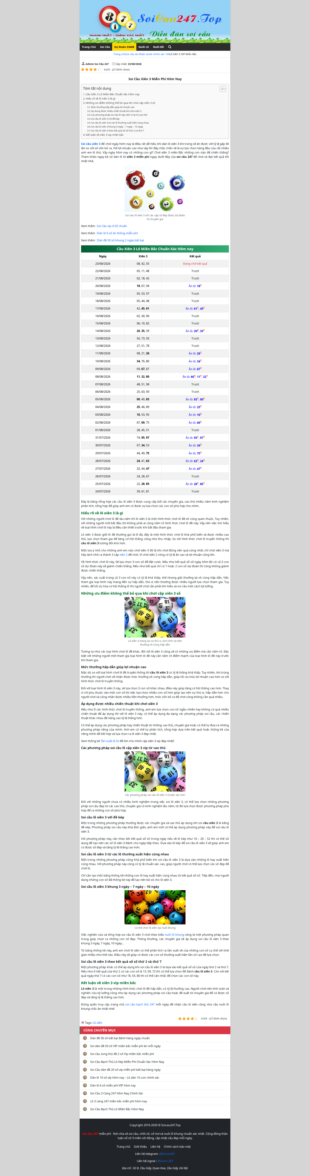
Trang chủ (120, 54)
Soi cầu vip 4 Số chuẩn (112, 226)
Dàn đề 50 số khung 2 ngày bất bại (120, 240)
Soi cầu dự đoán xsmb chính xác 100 (148, 54)
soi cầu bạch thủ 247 (140, 1004)
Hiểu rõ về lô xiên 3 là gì (100, 98)
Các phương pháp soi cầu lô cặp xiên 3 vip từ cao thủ (119, 114)
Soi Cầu (105, 47)
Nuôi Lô (143, 47)
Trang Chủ (89, 47)
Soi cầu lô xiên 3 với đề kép (105, 118)
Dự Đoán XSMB (124, 47)
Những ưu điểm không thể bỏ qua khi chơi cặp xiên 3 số (120, 103)
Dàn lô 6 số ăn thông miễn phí (117, 233)
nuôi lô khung (174, 935)
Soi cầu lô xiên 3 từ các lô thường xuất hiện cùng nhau (120, 122)
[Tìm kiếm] (170, 47)
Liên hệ (155, 1147)
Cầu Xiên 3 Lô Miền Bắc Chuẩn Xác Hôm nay (112, 94)
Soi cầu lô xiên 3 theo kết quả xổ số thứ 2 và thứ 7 (117, 130)
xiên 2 (124, 555)
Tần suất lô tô (110, 741)
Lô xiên (97, 1023)
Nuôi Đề (158, 47)
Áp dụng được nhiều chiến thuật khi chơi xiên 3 (116, 111)
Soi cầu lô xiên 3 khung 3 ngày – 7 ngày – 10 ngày (117, 126)
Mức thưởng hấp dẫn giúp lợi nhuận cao (112, 107)
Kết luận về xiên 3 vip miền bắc (105, 134)
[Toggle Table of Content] (221, 89)
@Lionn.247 (165, 1161)
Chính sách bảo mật (177, 1147)
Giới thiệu (140, 1147)
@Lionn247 (167, 1154)
